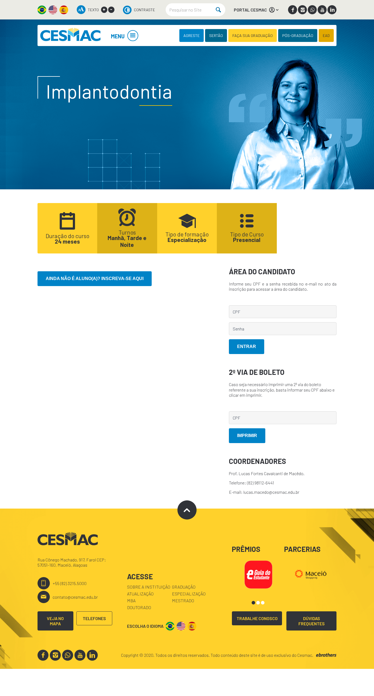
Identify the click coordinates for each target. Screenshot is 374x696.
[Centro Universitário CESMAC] (70, 35)
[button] (253, 602)
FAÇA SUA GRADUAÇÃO (252, 35)
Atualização (140, 593)
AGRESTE (191, 35)
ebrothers (326, 655)
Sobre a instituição (148, 586)
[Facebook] (292, 9)
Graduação (183, 586)
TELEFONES (94, 618)
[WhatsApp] (312, 9)
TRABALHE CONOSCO (257, 618)
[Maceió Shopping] (310, 573)
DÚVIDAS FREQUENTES (311, 621)
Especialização (189, 593)
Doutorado (139, 607)
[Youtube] (322, 9)
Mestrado (183, 600)
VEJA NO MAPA (55, 621)
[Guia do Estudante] (258, 573)
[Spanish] (63, 9)
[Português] (42, 9)
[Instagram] (302, 9)
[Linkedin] (331, 9)
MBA (131, 600)
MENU (118, 36)
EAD (326, 35)
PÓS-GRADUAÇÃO (297, 35)
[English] (52, 9)
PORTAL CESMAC (250, 9)
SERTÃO (216, 35)
